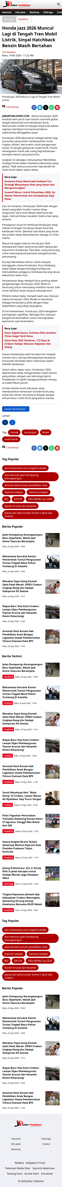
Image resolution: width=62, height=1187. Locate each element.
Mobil (45, 432)
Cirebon (8, 703)
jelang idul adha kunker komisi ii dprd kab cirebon (28, 514)
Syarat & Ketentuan (44, 1168)
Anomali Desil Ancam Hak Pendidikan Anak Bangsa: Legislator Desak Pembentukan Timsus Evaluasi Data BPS (21, 636)
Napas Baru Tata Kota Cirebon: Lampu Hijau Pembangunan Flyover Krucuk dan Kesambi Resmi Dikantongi (20, 611)
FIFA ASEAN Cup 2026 (40, 499)
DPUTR (18, 499)
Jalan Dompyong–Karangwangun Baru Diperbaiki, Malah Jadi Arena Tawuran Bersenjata (22, 538)
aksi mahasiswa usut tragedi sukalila (25, 468)
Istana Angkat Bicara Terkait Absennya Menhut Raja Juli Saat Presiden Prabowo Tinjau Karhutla (21, 846)
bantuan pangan (38, 492)
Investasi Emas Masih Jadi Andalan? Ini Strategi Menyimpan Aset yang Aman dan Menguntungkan (30, 185)
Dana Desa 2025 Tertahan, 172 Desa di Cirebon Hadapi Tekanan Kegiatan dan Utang (28, 344)
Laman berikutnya (14, 409)
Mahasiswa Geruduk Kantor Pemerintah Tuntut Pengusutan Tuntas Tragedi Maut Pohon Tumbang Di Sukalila (21, 561)
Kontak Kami (32, 1173)
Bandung (34, 12)
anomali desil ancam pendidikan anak (26, 485)
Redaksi (19, 1162)
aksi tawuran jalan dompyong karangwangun (21, 476)
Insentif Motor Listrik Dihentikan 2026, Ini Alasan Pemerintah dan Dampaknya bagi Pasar (30, 196)
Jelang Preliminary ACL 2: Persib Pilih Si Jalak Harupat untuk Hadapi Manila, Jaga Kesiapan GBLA (21, 873)
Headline (23, 19)
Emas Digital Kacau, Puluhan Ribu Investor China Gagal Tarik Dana (30, 334)
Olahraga (48, 12)
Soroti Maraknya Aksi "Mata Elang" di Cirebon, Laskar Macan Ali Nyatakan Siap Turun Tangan (21, 796)
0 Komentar (12, 107)
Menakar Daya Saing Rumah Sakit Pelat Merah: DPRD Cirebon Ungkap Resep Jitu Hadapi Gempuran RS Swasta (22, 586)
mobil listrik (11, 439)
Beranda (9, 19)
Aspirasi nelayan (14, 492)
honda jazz (30, 432)
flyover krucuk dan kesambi (20, 506)
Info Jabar (20, 12)
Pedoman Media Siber (17, 1168)
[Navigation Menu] (58, 4)
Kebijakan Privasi (35, 1162)
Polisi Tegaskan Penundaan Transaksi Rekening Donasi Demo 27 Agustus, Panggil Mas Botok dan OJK (22, 820)
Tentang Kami (14, 1173)
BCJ (6, 499)
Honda (14, 432)
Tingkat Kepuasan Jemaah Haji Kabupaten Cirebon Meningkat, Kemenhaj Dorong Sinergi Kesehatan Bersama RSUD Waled (22, 899)
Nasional (6, 12)
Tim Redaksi (9, 52)
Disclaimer (47, 1173)
